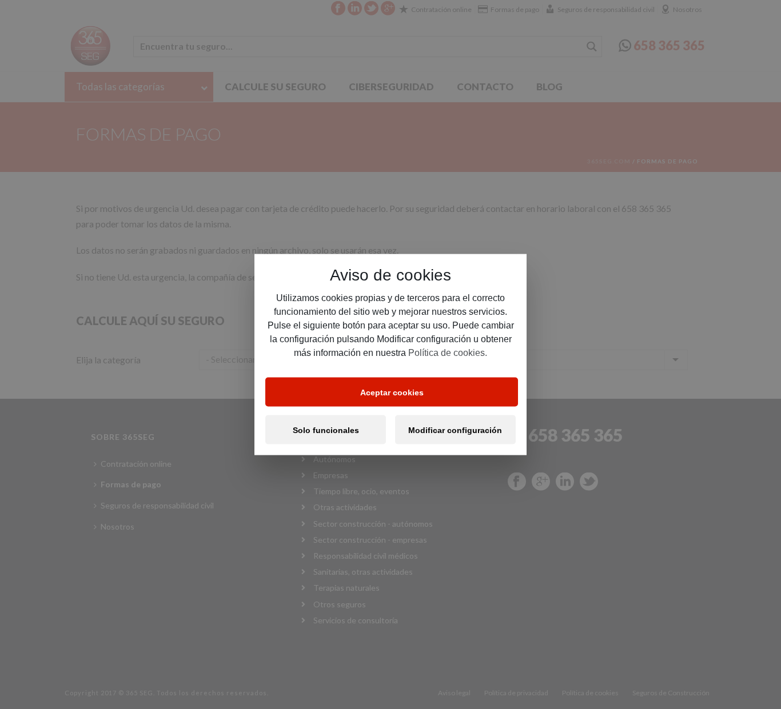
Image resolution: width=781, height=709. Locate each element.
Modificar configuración (455, 429)
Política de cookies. (447, 353)
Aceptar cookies (392, 391)
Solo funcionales (326, 429)
